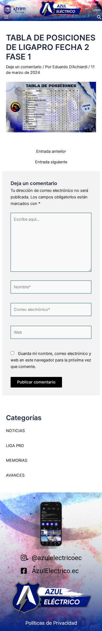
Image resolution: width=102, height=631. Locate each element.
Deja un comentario (24, 66)
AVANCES (15, 475)
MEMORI (14, 460)
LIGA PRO (15, 445)
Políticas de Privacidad (51, 623)
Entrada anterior (51, 151)
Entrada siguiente (51, 162)
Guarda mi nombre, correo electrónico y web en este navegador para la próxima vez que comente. (51, 360)
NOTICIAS (15, 430)
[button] (99, 17)
